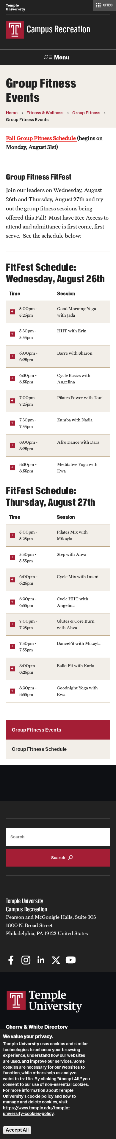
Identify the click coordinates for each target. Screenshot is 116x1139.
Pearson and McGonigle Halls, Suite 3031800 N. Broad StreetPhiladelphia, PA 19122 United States (51, 925)
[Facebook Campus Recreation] (11, 961)
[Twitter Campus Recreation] (56, 961)
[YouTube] (70, 961)
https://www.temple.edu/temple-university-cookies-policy (36, 1110)
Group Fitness (86, 112)
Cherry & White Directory (37, 1027)
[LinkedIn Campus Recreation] (41, 961)
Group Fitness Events (36, 730)
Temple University (15, 7)
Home (12, 112)
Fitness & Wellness (44, 112)
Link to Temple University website (44, 1001)
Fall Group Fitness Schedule (41, 138)
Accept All (17, 1129)
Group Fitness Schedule (39, 749)
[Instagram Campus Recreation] (26, 961)
